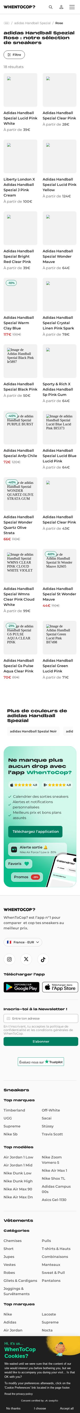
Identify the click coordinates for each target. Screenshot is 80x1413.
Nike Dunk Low (18, 1173)
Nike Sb (11, 1134)
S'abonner (41, 1041)
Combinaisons (55, 1257)
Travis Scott (52, 1134)
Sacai (47, 1118)
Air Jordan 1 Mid (18, 1165)
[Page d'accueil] (19, 7)
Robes (9, 1273)
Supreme (12, 1126)
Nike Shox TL (53, 1178)
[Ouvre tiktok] (43, 959)
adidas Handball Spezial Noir (33, 731)
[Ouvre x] (26, 959)
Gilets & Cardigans (20, 1281)
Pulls (46, 1241)
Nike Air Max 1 (54, 1170)
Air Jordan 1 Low (18, 1157)
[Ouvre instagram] (9, 959)
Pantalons (51, 1281)
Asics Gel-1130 (54, 1200)
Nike (8, 1314)
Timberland (14, 1110)
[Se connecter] (61, 7)
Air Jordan (13, 1330)
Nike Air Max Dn (18, 1197)
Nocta (47, 1330)
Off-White (51, 1110)
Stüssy (48, 1126)
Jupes (9, 1257)
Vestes (10, 1265)
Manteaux (51, 1265)
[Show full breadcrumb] (7, 23)
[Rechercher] (50, 7)
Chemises (13, 1241)
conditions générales (52, 1030)
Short (9, 1249)
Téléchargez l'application (36, 831)
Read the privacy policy (18, 1393)
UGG (8, 1118)
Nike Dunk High (18, 1181)
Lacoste (49, 1314)
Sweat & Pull (53, 1273)
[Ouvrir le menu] (72, 7)
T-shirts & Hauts (56, 1249)
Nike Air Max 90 (18, 1189)
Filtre (17, 55)
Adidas (10, 1322)
